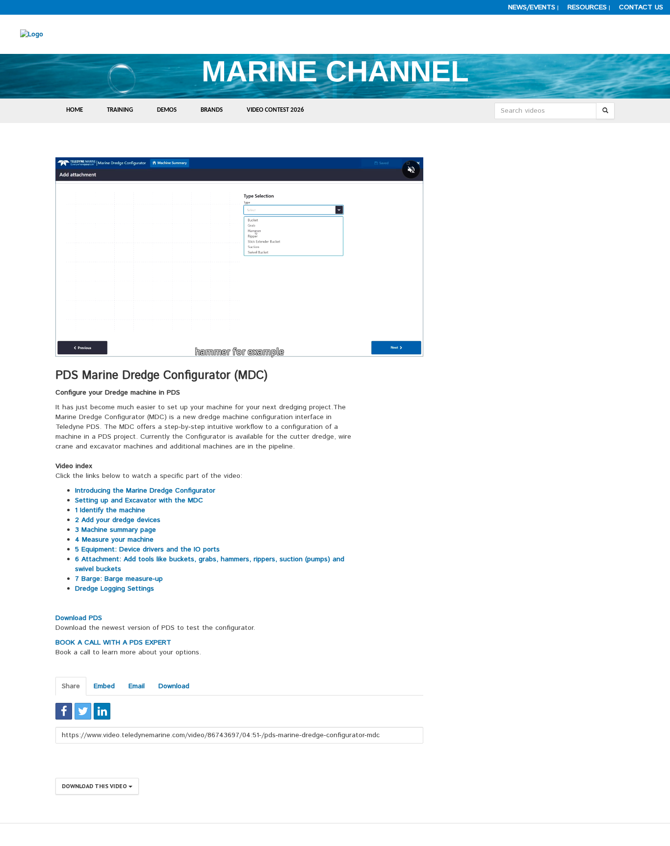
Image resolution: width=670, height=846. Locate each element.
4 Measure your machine (114, 540)
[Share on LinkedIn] (102, 711)
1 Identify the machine (110, 510)
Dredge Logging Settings (114, 589)
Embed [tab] (104, 686)
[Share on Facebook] (63, 711)
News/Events (531, 7)
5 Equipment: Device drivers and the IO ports (147, 549)
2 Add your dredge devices (117, 520)
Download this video (95, 786)
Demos (167, 110)
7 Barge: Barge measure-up (119, 579)
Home (74, 110)
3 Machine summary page (115, 530)
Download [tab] (173, 686)
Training (120, 110)
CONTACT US (641, 7)
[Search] (605, 110)
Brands (212, 110)
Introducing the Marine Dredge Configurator (145, 491)
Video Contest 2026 (275, 110)
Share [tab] (71, 686)
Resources (587, 7)
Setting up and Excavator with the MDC (140, 500)
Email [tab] (137, 686)
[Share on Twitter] (83, 711)
